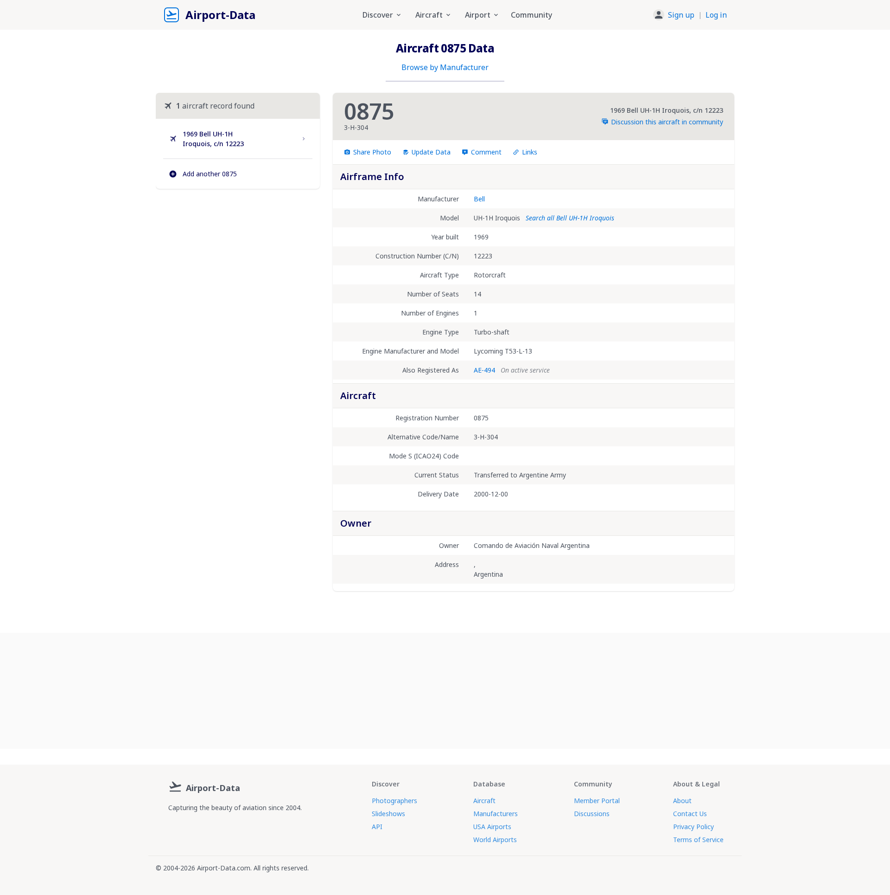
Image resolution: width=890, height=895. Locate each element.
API (377, 826)
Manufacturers (495, 813)
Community (531, 15)
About (682, 800)
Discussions (592, 813)
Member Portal (597, 800)
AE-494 (484, 370)
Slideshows (388, 813)
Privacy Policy (693, 826)
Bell (479, 198)
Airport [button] (477, 15)
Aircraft (484, 800)
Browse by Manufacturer (445, 67)
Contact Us (690, 813)
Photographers (394, 800)
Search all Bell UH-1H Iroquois (570, 217)
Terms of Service (698, 839)
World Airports (495, 839)
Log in (716, 15)
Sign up (681, 15)
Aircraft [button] (429, 15)
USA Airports (492, 826)
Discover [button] (377, 15)
